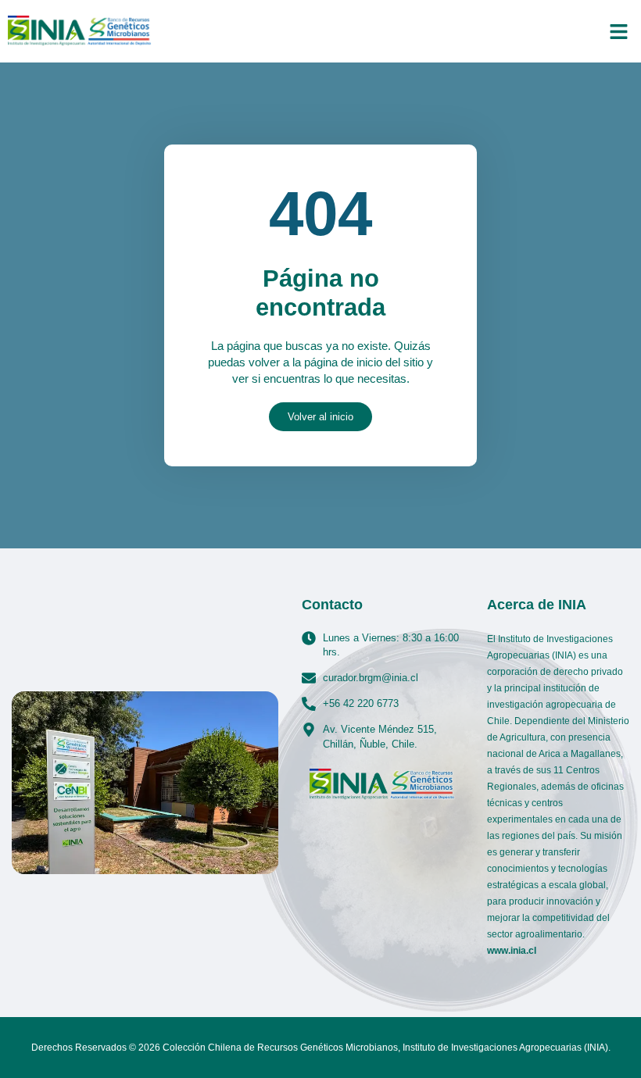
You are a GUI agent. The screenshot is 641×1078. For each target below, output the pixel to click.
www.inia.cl (511, 950)
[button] (619, 31)
